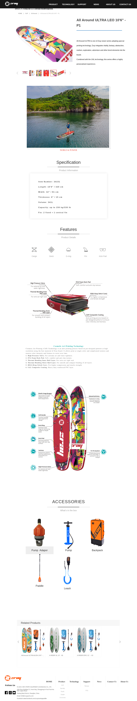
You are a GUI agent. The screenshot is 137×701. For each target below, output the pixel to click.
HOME (20, 13)
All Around (34, 13)
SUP (26, 13)
